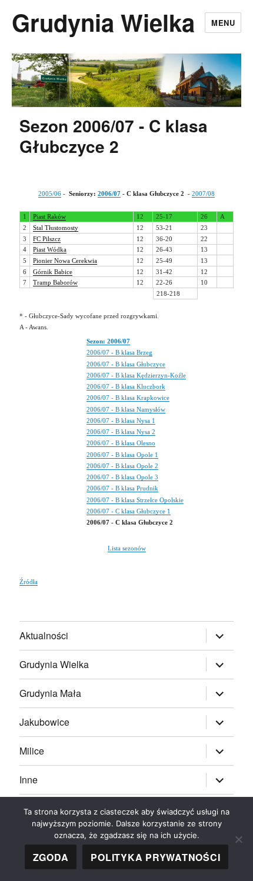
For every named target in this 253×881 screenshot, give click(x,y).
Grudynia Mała (50, 693)
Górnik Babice (52, 271)
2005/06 (49, 193)
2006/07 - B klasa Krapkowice (127, 397)
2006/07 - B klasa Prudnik (122, 488)
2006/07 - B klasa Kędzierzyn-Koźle (136, 375)
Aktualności (43, 635)
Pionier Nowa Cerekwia (65, 260)
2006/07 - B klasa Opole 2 (122, 465)
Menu (223, 22)
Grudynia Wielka (103, 22)
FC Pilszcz (47, 238)
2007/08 (203, 193)
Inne (28, 779)
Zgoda (51, 857)
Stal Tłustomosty (55, 227)
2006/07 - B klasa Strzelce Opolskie (135, 499)
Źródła (28, 581)
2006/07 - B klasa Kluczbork (125, 386)
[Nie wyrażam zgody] (238, 839)
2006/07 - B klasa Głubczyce (125, 364)
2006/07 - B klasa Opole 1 (122, 454)
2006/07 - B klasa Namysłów (125, 409)
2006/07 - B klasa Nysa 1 (120, 420)
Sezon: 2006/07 (108, 341)
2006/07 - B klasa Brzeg (119, 352)
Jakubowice (44, 722)
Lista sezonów (127, 548)
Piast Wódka (49, 249)
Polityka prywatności (155, 857)
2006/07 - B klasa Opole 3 (122, 476)
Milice (31, 750)
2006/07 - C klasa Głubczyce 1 (128, 511)
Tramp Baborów (55, 282)
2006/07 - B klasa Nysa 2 (120, 431)
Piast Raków (49, 216)
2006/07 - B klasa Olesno (120, 442)
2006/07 (109, 193)
